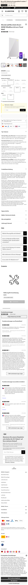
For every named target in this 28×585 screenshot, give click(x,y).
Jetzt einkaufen (4, 5)
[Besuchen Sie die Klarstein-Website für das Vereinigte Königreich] (19, 552)
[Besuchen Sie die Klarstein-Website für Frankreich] (10, 552)
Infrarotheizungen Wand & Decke (21, 19)
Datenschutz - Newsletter (10, 462)
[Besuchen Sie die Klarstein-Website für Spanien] (16, 552)
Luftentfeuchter (4, 479)
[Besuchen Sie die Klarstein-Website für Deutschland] (2, 552)
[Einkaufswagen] (26, 11)
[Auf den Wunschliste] (26, 24)
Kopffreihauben (4, 484)
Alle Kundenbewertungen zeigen (15, 373)
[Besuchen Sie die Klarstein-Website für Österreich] (5, 552)
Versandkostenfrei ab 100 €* (21, 7)
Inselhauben (3, 482)
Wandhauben (4, 497)
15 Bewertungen (11, 31)
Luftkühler (3, 495)
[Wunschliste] (22, 11)
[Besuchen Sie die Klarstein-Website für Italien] (13, 552)
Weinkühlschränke (5, 474)
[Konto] (19, 11)
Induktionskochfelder (5, 500)
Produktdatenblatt (4, 72)
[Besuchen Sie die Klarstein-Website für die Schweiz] (8, 552)
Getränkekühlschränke (6, 492)
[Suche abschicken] (2, 15)
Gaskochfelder (4, 502)
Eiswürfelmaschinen (5, 490)
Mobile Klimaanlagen (5, 477)
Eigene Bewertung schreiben (14, 316)
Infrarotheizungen (9, 19)
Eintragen (22, 110)
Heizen (2, 19)
